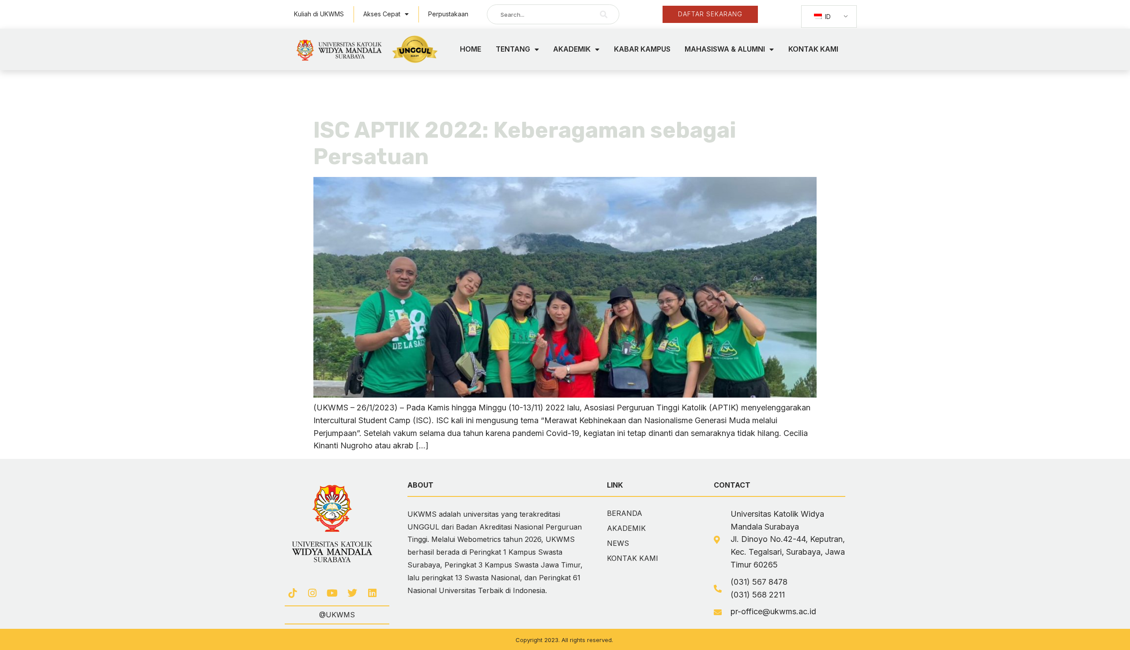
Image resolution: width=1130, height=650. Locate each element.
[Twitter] (352, 593)
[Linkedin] (372, 593)
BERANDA (624, 513)
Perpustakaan (448, 14)
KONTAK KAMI (813, 49)
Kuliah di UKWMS (319, 14)
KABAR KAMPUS (642, 49)
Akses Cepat (381, 14)
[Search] (603, 14)
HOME (470, 49)
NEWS (618, 543)
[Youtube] (332, 593)
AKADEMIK (572, 49)
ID (827, 16)
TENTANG (513, 49)
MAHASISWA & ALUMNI (725, 49)
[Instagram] (312, 593)
